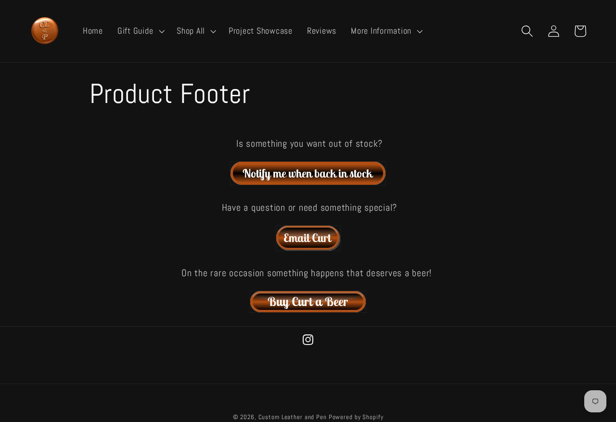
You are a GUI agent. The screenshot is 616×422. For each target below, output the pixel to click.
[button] (139, 31)
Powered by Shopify (356, 417)
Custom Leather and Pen (292, 417)
